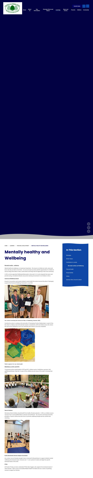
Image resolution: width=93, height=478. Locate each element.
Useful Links (77, 6)
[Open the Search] (84, 6)
